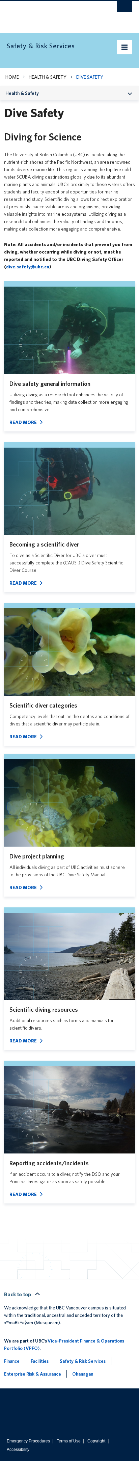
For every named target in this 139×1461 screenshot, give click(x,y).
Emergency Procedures (28, 1441)
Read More (23, 422)
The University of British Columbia (50, 14)
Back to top (18, 1294)
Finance (12, 1361)
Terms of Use (69, 1441)
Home (12, 77)
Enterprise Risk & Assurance (32, 1374)
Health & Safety (47, 77)
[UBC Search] (124, 8)
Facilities (40, 1361)
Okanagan (82, 1374)
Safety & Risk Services (83, 1361)
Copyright (96, 1441)
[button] (130, 93)
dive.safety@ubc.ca (27, 266)
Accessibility (18, 1449)
